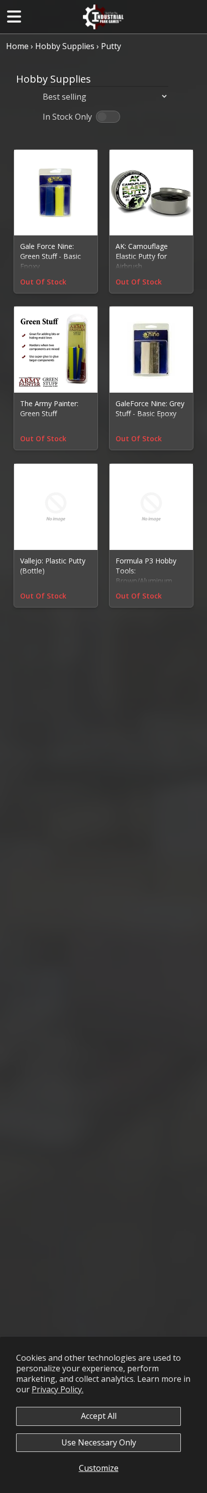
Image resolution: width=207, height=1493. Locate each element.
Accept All (99, 1415)
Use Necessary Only (98, 1442)
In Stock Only (67, 116)
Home (17, 46)
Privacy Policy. (57, 1389)
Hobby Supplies (64, 46)
